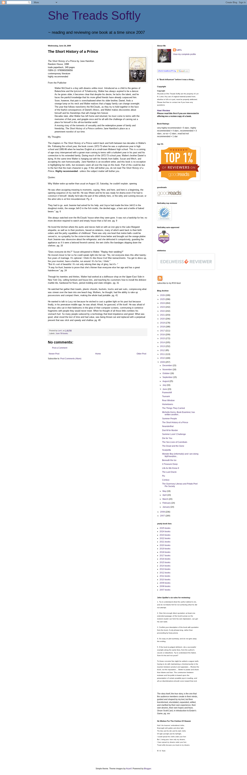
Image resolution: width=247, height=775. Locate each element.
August (165, 381)
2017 (162, 331)
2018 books (165, 552)
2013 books (165, 569)
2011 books (165, 576)
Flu (163, 476)
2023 (162, 307)
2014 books (165, 566)
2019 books (165, 548)
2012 (162, 350)
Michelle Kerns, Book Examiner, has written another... (178, 413)
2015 (162, 338)
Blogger (147, 768)
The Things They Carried (173, 408)
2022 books (165, 538)
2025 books (165, 528)
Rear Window (168, 400)
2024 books (165, 531)
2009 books (165, 583)
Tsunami (166, 396)
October (166, 373)
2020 (162, 319)
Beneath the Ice (169, 460)
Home (98, 354)
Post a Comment (59, 348)
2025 (162, 299)
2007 (162, 516)
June (165, 389)
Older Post (141, 354)
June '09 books (62, 333)
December (167, 365)
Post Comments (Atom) (70, 358)
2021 (162, 315)
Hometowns (167, 404)
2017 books (165, 555)
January (166, 507)
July (164, 385)
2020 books (165, 545)
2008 (162, 512)
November (167, 369)
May (164, 491)
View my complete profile (184, 54)
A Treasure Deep (170, 464)
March (165, 499)
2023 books (165, 535)
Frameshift (167, 392)
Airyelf (129, 768)
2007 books (165, 590)
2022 (162, 311)
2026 (162, 295)
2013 (162, 346)
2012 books (165, 573)
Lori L (179, 50)
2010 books (165, 579)
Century (165, 480)
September (167, 377)
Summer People (169, 418)
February (166, 503)
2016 (162, 334)
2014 (162, 342)
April (164, 495)
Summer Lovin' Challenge (174, 434)
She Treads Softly (94, 15)
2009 (162, 362)
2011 (162, 354)
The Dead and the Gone (173, 446)
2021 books (165, 542)
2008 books (165, 586)
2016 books (165, 559)
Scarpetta (166, 450)
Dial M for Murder (170, 430)
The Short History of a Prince (175, 422)
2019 (162, 323)
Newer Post (54, 354)
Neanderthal (168, 426)
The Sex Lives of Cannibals (174, 442)
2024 (162, 303)
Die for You (167, 438)
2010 (162, 358)
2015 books (165, 562)
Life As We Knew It (170, 468)
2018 (162, 326)
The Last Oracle (169, 472)
